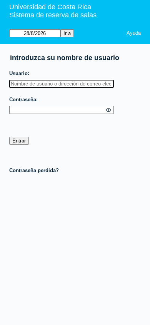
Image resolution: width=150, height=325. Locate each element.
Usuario (18, 73)
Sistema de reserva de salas (53, 15)
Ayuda (134, 33)
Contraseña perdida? (34, 170)
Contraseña (22, 99)
